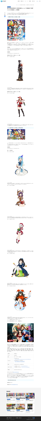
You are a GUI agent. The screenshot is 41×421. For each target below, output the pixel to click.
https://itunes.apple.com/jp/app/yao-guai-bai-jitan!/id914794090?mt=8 (23, 359)
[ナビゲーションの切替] (39, 1)
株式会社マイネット (3, 1)
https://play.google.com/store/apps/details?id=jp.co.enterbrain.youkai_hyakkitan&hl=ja (20, 361)
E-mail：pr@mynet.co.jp (14, 384)
